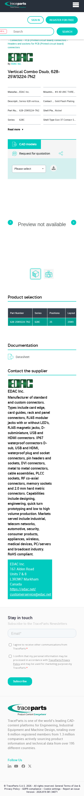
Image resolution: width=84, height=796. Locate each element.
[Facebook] (25, 766)
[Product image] (48, 274)
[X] (31, 766)
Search (67, 31)
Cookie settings (52, 788)
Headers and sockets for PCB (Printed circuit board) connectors (36, 45)
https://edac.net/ (23, 589)
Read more (14, 129)
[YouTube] (17, 766)
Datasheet (23, 357)
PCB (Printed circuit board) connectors (45, 40)
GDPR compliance (31, 788)
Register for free (62, 20)
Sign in (35, 20)
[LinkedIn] (11, 766)
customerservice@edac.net (30, 594)
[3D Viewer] (35, 274)
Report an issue (71, 788)
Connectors (16, 40)
